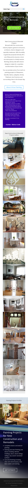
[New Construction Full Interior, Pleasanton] (14, 232)
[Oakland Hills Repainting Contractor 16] (14, 296)
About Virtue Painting (14, 87)
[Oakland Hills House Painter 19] (14, 391)
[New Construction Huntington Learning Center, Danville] (14, 185)
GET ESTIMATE (14, 28)
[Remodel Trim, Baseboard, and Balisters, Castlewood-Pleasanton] (14, 343)
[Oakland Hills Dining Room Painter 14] (14, 248)
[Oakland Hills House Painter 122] (14, 375)
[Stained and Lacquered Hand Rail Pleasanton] (14, 359)
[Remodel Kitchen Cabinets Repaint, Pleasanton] (14, 153)
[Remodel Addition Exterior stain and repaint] (14, 216)
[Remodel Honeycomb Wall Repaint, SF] (14, 264)
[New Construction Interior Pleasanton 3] (14, 312)
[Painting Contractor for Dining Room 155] (14, 200)
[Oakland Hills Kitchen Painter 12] (14, 169)
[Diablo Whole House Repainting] (14, 327)
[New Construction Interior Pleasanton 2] (14, 280)
